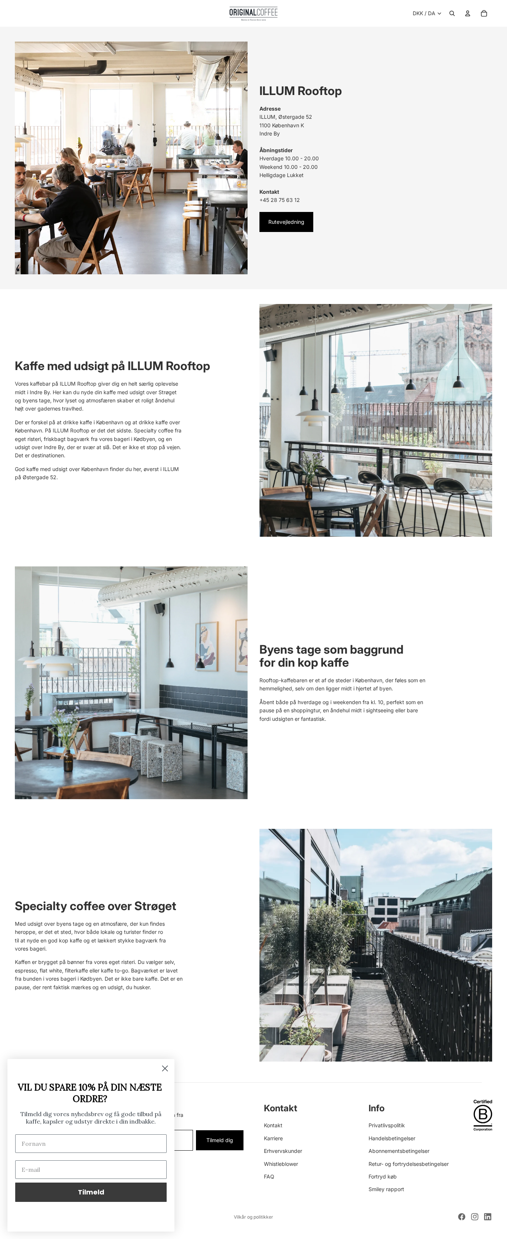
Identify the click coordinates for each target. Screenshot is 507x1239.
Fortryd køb (383, 1176)
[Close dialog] (164, 1068)
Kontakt (273, 1125)
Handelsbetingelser (392, 1138)
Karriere (273, 1138)
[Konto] (467, 13)
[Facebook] (461, 1216)
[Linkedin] (487, 1216)
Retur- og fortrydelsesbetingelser (409, 1164)
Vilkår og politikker (253, 1217)
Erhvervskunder (283, 1151)
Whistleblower (281, 1164)
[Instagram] (474, 1216)
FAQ (269, 1176)
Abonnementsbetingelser (399, 1151)
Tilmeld (91, 1192)
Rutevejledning (286, 222)
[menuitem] (176, 13)
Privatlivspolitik (387, 1125)
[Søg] (452, 13)
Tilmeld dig (219, 1140)
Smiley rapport (386, 1189)
